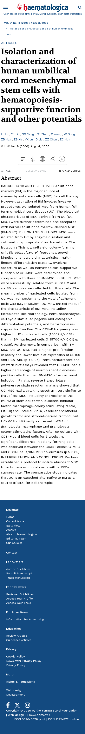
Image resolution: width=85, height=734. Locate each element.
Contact (11, 552)
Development (15, 694)
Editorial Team (16, 538)
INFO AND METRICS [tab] (70, 171)
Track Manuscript (18, 577)
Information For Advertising (25, 619)
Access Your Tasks (19, 602)
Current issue (15, 521)
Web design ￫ (17, 714)
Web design (14, 690)
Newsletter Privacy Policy (23, 660)
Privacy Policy (15, 665)
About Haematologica (21, 534)
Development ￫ (39, 714)
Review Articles (16, 635)
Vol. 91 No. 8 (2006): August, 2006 (26, 22)
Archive (11, 529)
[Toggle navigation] (7, 8)
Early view (13, 525)
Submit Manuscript (19, 573)
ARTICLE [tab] (6, 171)
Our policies (14, 542)
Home (10, 516)
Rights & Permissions (20, 681)
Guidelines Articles (18, 640)
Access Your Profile (19, 598)
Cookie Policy (15, 656)
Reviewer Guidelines (20, 594)
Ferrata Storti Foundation (59, 710)
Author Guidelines (18, 569)
